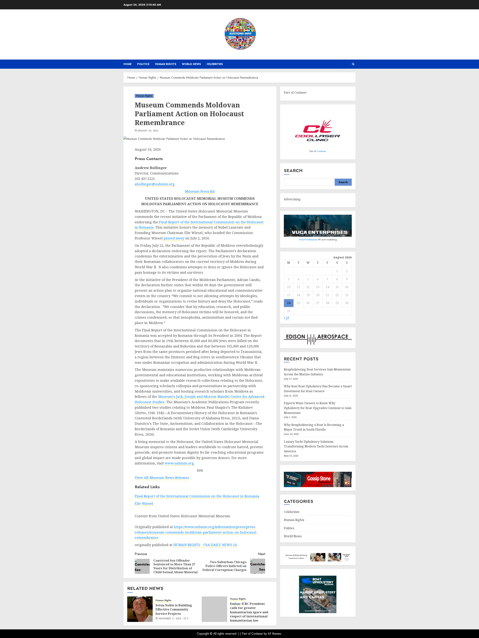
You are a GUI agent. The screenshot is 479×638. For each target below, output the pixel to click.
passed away (174, 238)
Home (127, 64)
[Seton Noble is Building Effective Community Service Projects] (140, 609)
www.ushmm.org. (180, 463)
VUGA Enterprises (308, 239)
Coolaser (321, 151)
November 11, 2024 (170, 618)
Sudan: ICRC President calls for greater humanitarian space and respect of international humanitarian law (249, 612)
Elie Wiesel (144, 503)
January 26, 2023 (148, 130)
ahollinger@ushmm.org (155, 184)
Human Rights (165, 64)
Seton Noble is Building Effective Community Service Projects (173, 609)
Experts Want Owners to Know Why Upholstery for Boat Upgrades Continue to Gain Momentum (317, 408)
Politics (143, 64)
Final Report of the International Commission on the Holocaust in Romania (197, 496)
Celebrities (215, 64)
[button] (353, 64)
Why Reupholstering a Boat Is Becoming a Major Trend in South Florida (314, 427)
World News (191, 64)
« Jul (286, 317)
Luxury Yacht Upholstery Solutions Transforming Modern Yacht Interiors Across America (316, 446)
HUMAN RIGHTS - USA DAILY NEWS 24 (205, 545)
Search (293, 170)
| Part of (245, 633)
